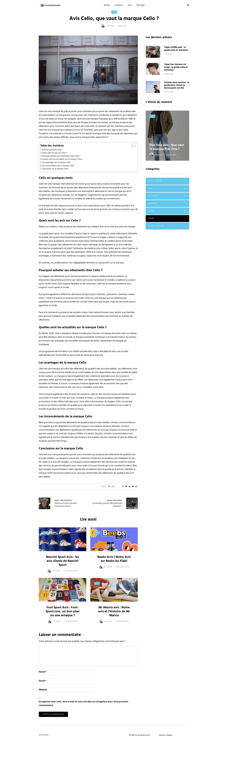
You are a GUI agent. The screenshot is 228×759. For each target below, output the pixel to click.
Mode (107, 5)
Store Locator (167, 225)
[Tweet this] (126, 486)
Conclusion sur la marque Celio (55, 168)
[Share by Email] (136, 486)
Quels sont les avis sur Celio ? (54, 152)
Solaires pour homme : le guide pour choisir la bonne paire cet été (176, 85)
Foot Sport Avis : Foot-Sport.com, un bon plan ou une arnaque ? (62, 611)
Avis (130, 5)
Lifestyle (118, 5)
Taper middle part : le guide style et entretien (176, 48)
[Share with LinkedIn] (129, 486)
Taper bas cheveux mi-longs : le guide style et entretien (176, 67)
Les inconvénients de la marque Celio (58, 165)
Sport (167, 218)
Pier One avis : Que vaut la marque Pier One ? (167, 147)
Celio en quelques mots (52, 149)
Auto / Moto (167, 181)
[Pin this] (132, 486)
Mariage (140, 5)
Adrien (111, 25)
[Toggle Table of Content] (132, 146)
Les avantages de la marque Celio (56, 162)
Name (42, 671)
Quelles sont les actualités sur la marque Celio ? (62, 159)
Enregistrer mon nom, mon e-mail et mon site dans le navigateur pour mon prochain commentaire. (83, 703)
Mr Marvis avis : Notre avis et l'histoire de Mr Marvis (114, 611)
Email (42, 680)
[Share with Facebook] (123, 486)
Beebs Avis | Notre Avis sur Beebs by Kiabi (114, 559)
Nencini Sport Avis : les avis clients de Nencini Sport (62, 561)
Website (43, 689)
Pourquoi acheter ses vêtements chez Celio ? (61, 156)
